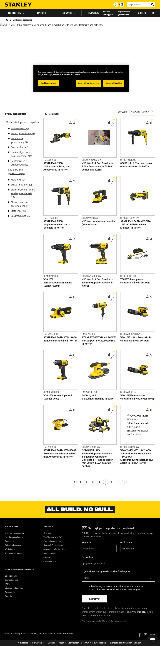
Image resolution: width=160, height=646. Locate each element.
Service (67, 13)
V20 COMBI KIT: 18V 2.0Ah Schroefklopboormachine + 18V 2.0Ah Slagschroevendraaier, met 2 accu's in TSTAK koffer (136, 456)
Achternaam (126, 542)
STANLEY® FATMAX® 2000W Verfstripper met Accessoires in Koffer (99, 340)
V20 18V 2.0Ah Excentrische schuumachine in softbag (136, 339)
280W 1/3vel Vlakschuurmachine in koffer (98, 397)
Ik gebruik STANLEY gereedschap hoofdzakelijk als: (106, 571)
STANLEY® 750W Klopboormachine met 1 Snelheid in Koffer (56, 224)
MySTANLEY (93, 13)
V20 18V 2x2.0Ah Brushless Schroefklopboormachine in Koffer (97, 282)
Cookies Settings (48, 83)
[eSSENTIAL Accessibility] (118, 4)
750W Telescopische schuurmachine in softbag (135, 281)
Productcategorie (15, 113)
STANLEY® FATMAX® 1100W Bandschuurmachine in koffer (60, 339)
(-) (7, 122)
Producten (14, 13)
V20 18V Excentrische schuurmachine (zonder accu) (137, 397)
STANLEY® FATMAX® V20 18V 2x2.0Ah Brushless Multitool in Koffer (135, 224)
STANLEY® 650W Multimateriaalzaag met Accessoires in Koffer (56, 166)
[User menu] (153, 13)
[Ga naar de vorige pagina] (74, 482)
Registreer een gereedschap (124, 13)
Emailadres (87, 557)
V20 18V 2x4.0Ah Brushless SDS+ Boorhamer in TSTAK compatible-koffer (97, 166)
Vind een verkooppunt (108, 13)
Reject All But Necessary (88, 83)
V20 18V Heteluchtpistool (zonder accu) (57, 397)
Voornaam (87, 542)
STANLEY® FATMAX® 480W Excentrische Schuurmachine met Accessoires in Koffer (59, 453)
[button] (139, 635)
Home (6, 20)
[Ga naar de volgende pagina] (124, 482)
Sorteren (123, 111)
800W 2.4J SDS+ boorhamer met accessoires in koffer (136, 165)
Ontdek (42, 13)
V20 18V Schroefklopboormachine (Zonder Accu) (57, 282)
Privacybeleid (138, 611)
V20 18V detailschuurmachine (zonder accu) (98, 223)
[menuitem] (15, 13)
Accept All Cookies (114, 83)
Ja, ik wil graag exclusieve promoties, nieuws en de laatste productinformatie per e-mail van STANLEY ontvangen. (115, 588)
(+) (8, 128)
